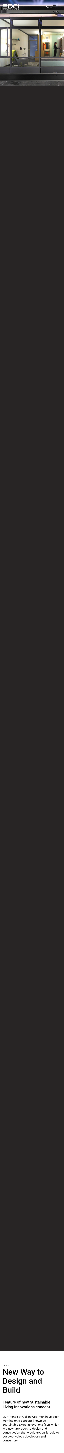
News (6, 1366)
